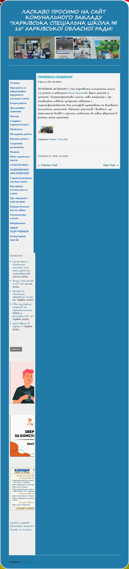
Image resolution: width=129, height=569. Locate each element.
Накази (14, 116)
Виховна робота (19, 138)
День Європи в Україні (21, 324)
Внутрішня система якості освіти (18, 190)
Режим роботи (18, 103)
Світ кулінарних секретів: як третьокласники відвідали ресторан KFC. (22, 310)
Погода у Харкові (19, 523)
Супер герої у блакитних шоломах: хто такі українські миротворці (21, 267)
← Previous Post (47, 165)
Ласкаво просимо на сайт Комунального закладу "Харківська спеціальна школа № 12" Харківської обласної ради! (63, 20)
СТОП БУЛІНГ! (19, 164)
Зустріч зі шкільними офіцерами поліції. (23, 294)
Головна (15, 82)
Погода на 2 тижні (21, 529)
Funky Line (28, 562)
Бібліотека (16, 129)
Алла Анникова (78, 93)
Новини (52, 139)
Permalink (63, 139)
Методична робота (21, 134)
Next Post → (110, 165)
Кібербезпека (18, 223)
